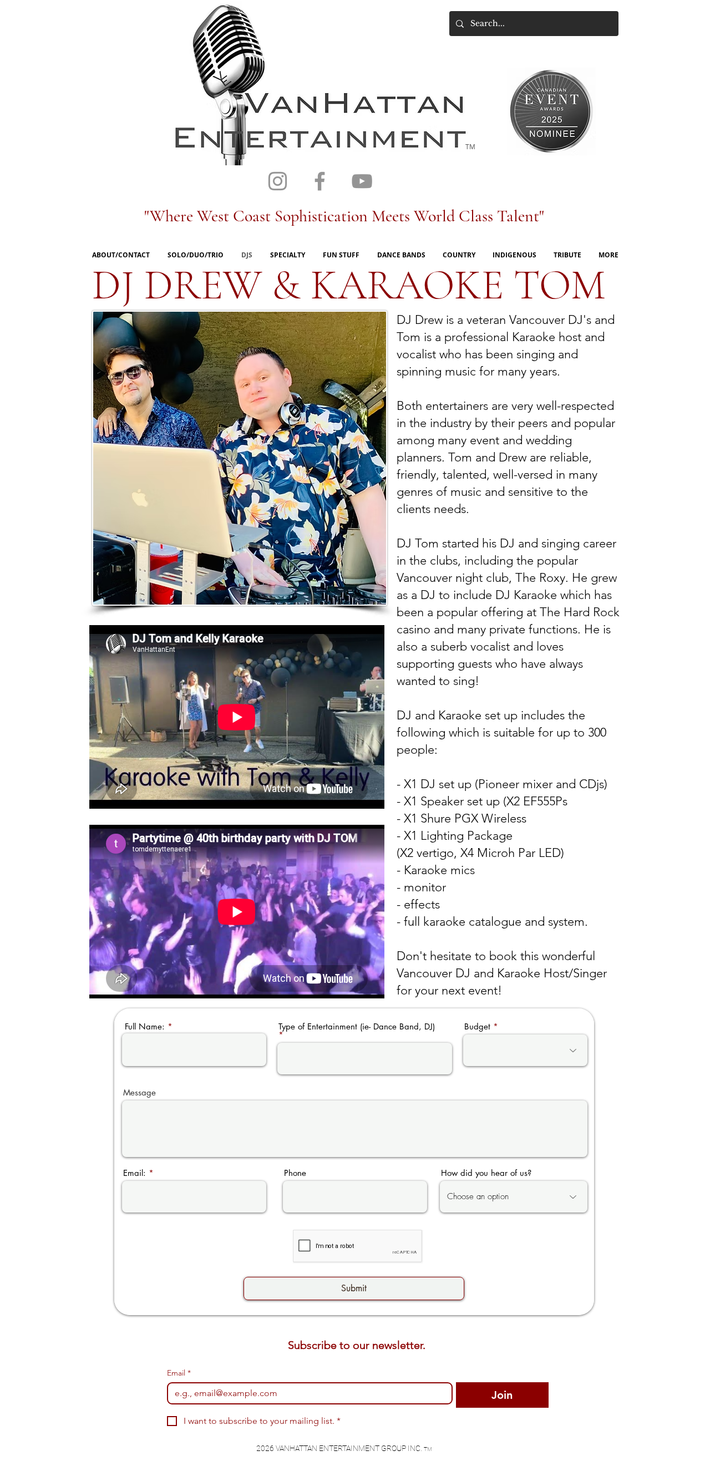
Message (139, 1092)
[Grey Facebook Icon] (319, 181)
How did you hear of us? (486, 1173)
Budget (477, 1026)
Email (179, 1373)
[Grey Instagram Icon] (277, 181)
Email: (134, 1173)
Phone (295, 1173)
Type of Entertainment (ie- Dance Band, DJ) (356, 1027)
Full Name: (145, 1026)
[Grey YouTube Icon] (361, 181)
